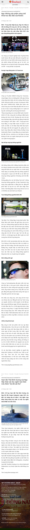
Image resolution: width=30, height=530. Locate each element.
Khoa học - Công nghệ (9, 7)
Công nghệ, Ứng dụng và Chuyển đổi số (10, 11)
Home (2, 7)
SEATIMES (4, 518)
